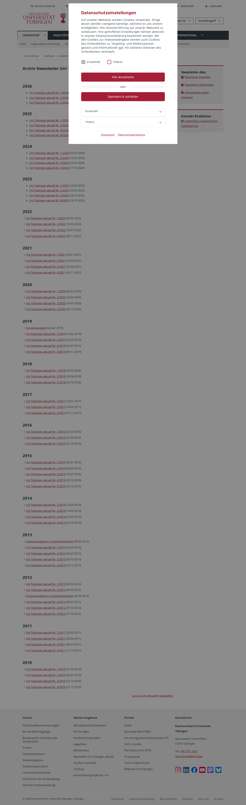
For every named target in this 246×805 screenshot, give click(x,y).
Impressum (107, 134)
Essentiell (93, 62)
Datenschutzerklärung (131, 134)
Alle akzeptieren (123, 77)
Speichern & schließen (123, 96)
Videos (118, 62)
